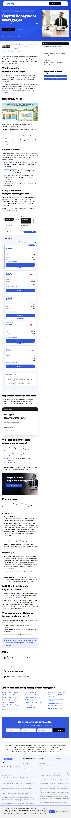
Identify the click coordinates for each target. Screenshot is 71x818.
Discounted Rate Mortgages (10, 709)
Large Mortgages (30, 705)
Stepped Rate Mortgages (55, 703)
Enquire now (20, 265)
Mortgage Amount (25, 225)
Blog (24, 765)
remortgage (32, 606)
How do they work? (47, 48)
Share (21, 51)
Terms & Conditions (43, 760)
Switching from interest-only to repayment (53, 62)
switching (17, 595)
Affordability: (7, 162)
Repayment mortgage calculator (50, 55)
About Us (25, 760)
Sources (14, 51)
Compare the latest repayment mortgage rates (54, 53)
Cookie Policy (42, 763)
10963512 (6, 775)
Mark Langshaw (20, 44)
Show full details (20, 267)
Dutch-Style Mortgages (31, 692)
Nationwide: (7, 458)
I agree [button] (52, 811)
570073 (17, 800)
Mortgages (9, 11)
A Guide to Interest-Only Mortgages (12, 695)
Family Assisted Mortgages (32, 697)
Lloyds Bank (7, 454)
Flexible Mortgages (30, 700)
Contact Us (58, 760)
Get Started (55, 3)
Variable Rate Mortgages (55, 708)
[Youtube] (20, 766)
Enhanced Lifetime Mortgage (33, 695)
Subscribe (59, 730)
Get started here (25, 640)
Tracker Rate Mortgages (54, 705)
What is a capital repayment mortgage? (52, 46)
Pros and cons (46, 60)
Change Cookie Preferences (45, 765)
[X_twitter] (10, 766)
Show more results (19, 388)
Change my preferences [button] (61, 811)
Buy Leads (25, 768)
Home (4, 11)
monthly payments (24, 77)
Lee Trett (35, 44)
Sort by (20, 242)
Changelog (7, 51)
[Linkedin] (16, 766)
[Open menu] (63, 3)
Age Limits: (7, 181)
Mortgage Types (16, 11)
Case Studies (26, 763)
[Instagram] (13, 766)
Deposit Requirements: (10, 169)
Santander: (7, 463)
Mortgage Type (24, 216)
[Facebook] (7, 766)
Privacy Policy (42, 768)
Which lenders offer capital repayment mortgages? (55, 57)
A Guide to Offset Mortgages (10, 697)
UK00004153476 (54, 803)
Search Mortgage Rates (30, 231)
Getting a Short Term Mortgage (33, 702)
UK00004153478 (64, 803)
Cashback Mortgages (8, 702)
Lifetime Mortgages (30, 707)
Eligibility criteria (47, 51)
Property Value (8, 225)
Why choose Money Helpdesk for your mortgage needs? (54, 65)
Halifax (14, 454)
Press (57, 763)
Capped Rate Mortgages (8, 700)
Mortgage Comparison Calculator (57, 692)
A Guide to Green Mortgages (10, 692)
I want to (7, 216)
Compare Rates (22, 29)
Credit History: (8, 175)
